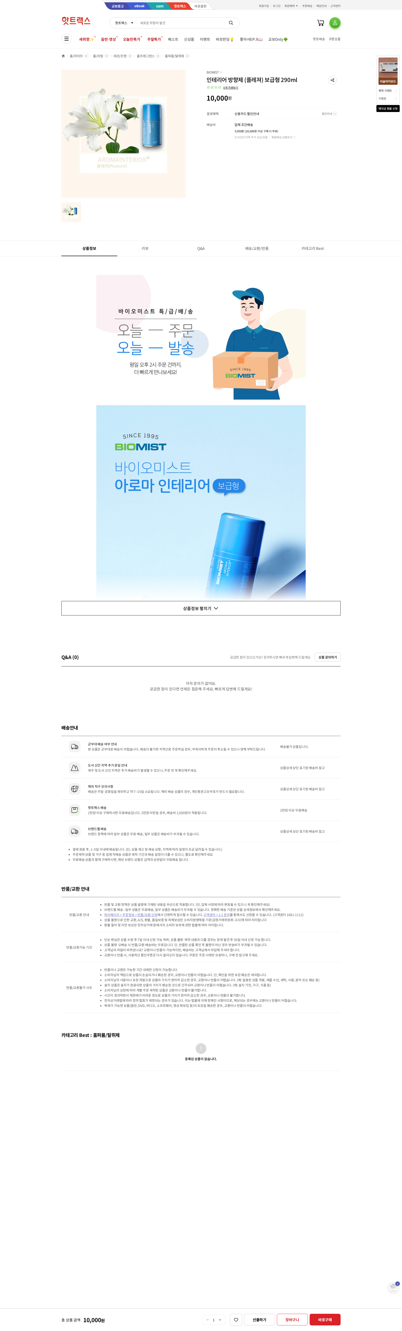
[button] (332, 80)
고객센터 (335, 6)
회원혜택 (290, 6)
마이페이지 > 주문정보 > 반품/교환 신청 (130, 914)
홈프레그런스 (146, 56)
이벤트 (205, 39)
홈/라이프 (76, 56)
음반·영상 (108, 39)
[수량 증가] (220, 1319)
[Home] (63, 56)
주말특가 (154, 39)
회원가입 (264, 6)
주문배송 (307, 6)
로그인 (277, 6)
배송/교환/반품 (257, 248)
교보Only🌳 (278, 39)
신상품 (189, 39)
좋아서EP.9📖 (251, 39)
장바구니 (292, 1319)
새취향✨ (86, 39)
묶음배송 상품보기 (281, 137)
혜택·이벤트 (385, 90)
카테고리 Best (313, 248)
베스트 (173, 39)
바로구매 (325, 1319)
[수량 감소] (207, 1319)
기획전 (382, 98)
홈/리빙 (98, 56)
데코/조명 (120, 56)
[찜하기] (236, 1320)
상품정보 (89, 248)
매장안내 (321, 6)
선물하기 (259, 1319)
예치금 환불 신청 (388, 108)
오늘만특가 (131, 39)
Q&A (201, 248)
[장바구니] (320, 23)
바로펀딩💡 (225, 39)
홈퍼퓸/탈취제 (174, 56)
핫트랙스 (121, 22)
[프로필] (335, 22)
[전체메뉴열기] (66, 39)
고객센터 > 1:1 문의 (216, 914)
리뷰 (145, 248)
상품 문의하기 (327, 657)
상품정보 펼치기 (197, 608)
